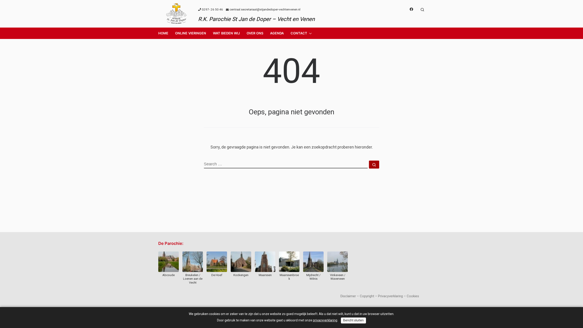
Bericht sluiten (353, 320)
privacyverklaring (325, 320)
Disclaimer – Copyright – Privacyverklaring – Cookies (379, 296)
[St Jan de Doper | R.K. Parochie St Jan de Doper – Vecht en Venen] (176, 13)
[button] (191, 33)
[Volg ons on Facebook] (411, 9)
